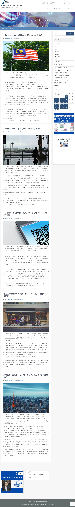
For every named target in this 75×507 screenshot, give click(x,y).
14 (63, 102)
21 (63, 104)
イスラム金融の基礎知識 (61, 67)
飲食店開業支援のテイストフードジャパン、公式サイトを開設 (25, 295)
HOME (36, 3)
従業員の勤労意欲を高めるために (63, 75)
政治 (56, 47)
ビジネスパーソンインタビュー (61, 80)
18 (55, 104)
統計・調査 (57, 56)
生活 (20, 38)
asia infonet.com (11, 5)
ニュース (59, 3)
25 (55, 107)
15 (66, 102)
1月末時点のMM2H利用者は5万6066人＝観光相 (22, 35)
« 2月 (55, 109)
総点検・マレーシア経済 (61, 72)
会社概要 (42, 3)
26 (58, 107)
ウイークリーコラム (59, 64)
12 (58, 102)
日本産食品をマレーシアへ (60, 82)
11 (55, 102)
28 (63, 107)
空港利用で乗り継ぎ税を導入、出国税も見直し (22, 129)
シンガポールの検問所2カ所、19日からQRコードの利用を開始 (25, 214)
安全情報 (57, 54)
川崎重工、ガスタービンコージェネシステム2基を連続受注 (25, 376)
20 (61, 104)
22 (66, 104)
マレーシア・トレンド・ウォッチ (63, 70)
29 (66, 107)
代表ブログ (56, 85)
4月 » (58, 109)
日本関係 (21, 299)
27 (61, 107)
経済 (56, 49)
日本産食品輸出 (51, 3)
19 (58, 104)
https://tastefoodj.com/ (10, 338)
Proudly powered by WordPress (28, 504)
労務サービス (67, 3)
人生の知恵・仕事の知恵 (61, 77)
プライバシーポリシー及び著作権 (35, 474)
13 (61, 102)
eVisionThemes (50, 504)
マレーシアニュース (59, 44)
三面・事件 (57, 61)
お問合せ (69, 9)
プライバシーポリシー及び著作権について (53, 9)
